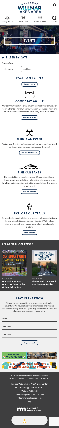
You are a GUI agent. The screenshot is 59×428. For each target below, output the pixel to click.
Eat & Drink (23, 21)
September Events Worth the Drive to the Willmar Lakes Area (13, 284)
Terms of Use (33, 378)
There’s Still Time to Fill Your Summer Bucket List (44, 284)
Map (29, 401)
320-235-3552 (37, 394)
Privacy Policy (45, 378)
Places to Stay (40, 21)
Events (54, 21)
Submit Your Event (29, 153)
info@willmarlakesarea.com (30, 398)
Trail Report (29, 232)
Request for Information (17, 378)
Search (54, 5)
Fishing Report (29, 191)
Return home (29, 84)
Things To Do (7, 21)
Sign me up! (29, 343)
